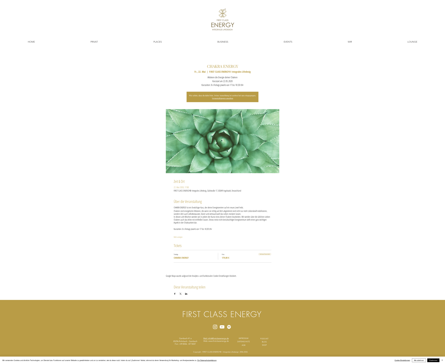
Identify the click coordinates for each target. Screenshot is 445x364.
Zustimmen (433, 360)
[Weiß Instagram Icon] (215, 327)
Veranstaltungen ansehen (222, 98)
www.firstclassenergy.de (218, 341)
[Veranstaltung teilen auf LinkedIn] (186, 294)
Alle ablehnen (419, 360)
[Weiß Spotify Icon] (229, 327)
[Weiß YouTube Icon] (222, 327)
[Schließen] (442, 360)
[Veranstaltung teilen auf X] (180, 294)
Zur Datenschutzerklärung (206, 360)
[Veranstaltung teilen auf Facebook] (175, 294)
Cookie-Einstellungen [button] (402, 360)
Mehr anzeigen (178, 237)
